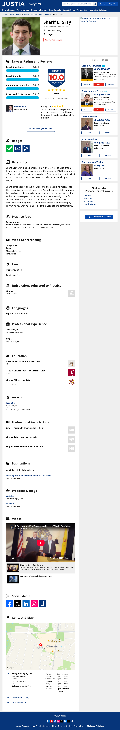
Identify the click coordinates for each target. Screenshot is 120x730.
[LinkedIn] (48, 721)
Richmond (88, 198)
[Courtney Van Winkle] (87, 170)
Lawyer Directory (15, 14)
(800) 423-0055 (102, 69)
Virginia (26, 14)
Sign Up (112, 4)
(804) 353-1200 (102, 142)
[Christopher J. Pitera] (87, 99)
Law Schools (55, 10)
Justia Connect (22, 726)
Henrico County (37, 14)
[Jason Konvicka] (87, 147)
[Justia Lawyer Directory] (13, 4)
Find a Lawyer (8, 10)
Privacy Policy (79, 726)
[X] (68, 721)
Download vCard (19, 702)
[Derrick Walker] (87, 124)
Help (54, 726)
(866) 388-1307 (102, 119)
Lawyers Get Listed (102, 217)
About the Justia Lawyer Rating (56, 98)
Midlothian (88, 201)
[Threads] (61, 721)
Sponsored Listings (99, 60)
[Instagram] (58, 721)
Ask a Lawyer (23, 10)
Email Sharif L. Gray (20, 697)
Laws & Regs (69, 10)
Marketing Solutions (98, 10)
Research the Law (39, 10)
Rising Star (11, 403)
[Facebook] (55, 721)
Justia (4, 14)
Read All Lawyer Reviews (40, 128)
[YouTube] (51, 721)
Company (46, 726)
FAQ (88, 217)
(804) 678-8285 (102, 94)
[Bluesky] (65, 721)
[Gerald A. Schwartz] (87, 73)
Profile (111, 84)
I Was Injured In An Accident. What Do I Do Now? (28, 475)
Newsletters (82, 10)
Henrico (48, 14)
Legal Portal (36, 726)
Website (10, 496)
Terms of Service (65, 726)
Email (99, 84)
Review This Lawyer (53, 40)
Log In (102, 4)
